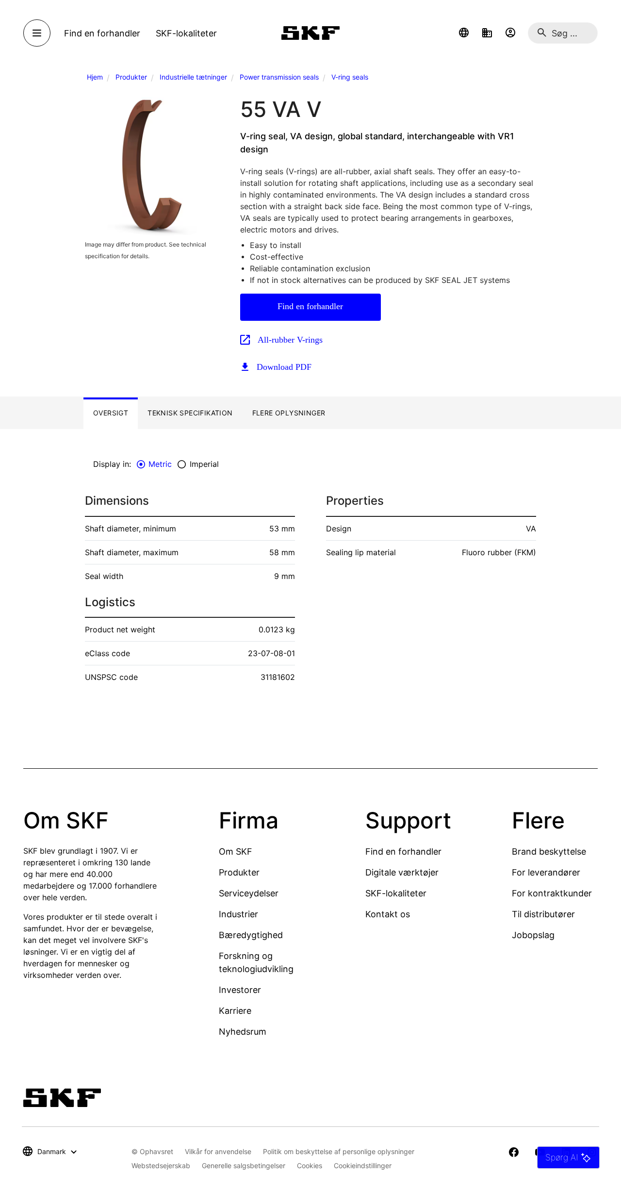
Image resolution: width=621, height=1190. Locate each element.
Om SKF (235, 851)
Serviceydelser (248, 893)
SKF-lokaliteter (395, 893)
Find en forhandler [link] (102, 33)
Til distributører (543, 914)
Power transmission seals (279, 77)
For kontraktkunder (552, 893)
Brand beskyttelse (549, 851)
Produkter (131, 77)
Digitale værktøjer (402, 872)
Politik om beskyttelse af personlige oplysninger (338, 1151)
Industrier (238, 914)
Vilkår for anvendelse (218, 1151)
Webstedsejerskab (160, 1165)
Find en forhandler (310, 306)
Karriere (235, 1011)
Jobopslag (533, 935)
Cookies (309, 1165)
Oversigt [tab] (110, 413)
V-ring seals (349, 77)
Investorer (240, 990)
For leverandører (546, 872)
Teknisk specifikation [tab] (189, 413)
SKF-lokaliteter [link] (186, 33)
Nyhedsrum (242, 1031)
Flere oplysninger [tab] (289, 413)
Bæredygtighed (251, 935)
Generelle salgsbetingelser (243, 1165)
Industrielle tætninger (193, 77)
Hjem (95, 77)
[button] (464, 33)
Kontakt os (387, 914)
